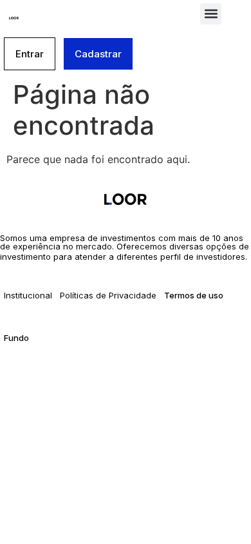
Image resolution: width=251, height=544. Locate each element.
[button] (210, 13)
